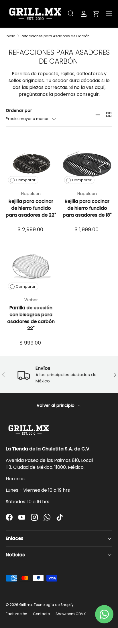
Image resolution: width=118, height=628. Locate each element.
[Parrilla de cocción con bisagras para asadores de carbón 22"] (31, 267)
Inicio (10, 36)
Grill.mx (25, 604)
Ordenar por (19, 110)
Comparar (26, 180)
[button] (96, 13)
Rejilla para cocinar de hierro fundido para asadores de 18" (87, 208)
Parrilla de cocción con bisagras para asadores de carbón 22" (31, 318)
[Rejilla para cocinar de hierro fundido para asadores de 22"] (31, 161)
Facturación (16, 613)
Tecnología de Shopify (54, 604)
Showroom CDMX (71, 613)
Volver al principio (56, 405)
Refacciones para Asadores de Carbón (55, 36)
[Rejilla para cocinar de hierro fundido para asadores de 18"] (87, 161)
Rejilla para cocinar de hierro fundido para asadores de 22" (31, 208)
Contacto (41, 613)
